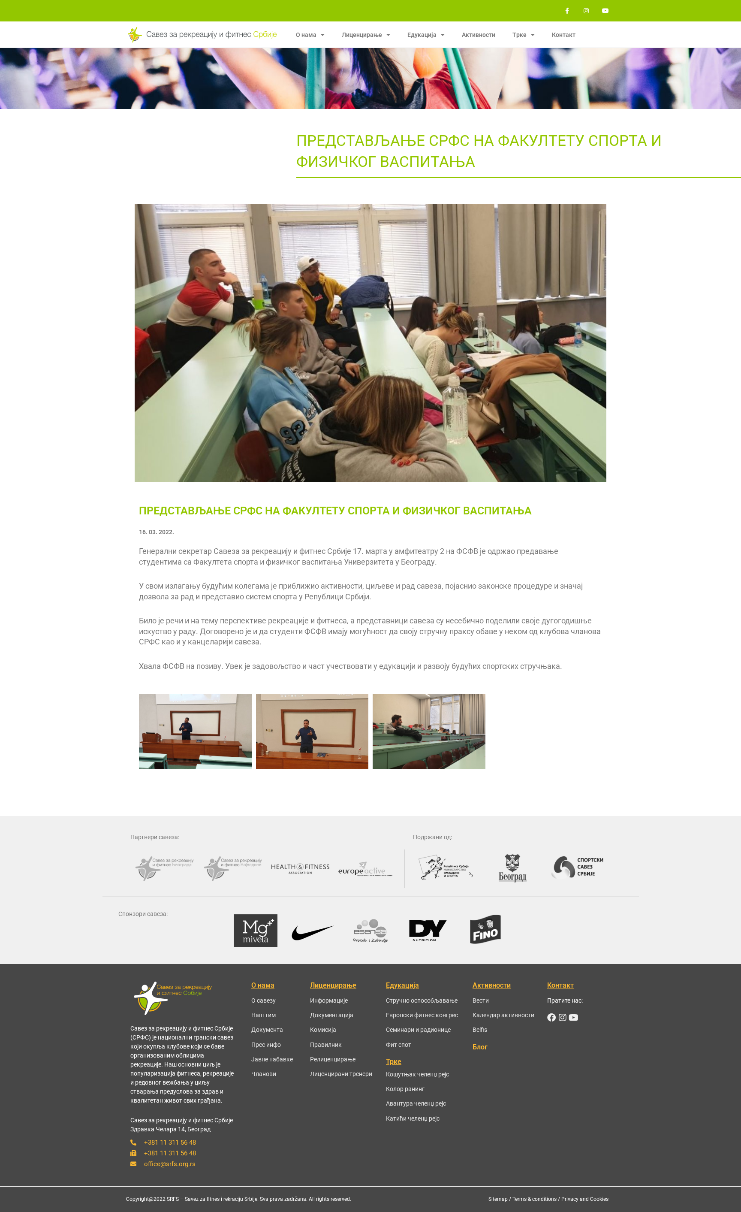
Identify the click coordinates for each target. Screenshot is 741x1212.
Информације (329, 1000)
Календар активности (503, 1015)
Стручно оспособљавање (422, 1000)
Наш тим (263, 1015)
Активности (478, 34)
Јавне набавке (272, 1059)
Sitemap (498, 1199)
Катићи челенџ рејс (413, 1118)
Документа (267, 1029)
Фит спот (398, 1044)
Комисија (323, 1029)
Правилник (326, 1044)
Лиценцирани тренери (341, 1073)
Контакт (563, 34)
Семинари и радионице (418, 1029)
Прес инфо (266, 1044)
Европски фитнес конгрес (422, 1015)
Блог (480, 1047)
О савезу (263, 1000)
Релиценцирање (332, 1059)
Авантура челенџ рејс (416, 1103)
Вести (481, 1000)
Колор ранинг (405, 1088)
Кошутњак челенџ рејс (417, 1074)
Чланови (263, 1073)
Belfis (480, 1029)
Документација (331, 1015)
